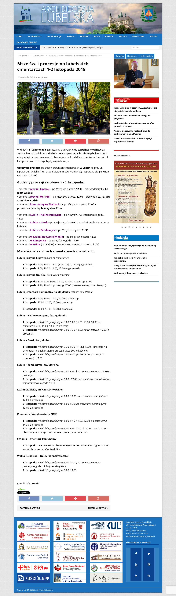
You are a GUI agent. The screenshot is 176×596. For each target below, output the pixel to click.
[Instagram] (148, 564)
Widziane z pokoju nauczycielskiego (131, 273)
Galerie (123, 36)
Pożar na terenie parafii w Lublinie (130, 253)
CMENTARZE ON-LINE (26, 42)
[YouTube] (135, 564)
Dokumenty (138, 36)
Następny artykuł (98, 508)
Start (19, 36)
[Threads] (148, 575)
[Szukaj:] (145, 47)
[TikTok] (135, 575)
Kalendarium (147, 56)
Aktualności (34, 36)
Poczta (153, 36)
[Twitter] (148, 553)
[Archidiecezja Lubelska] (88, 18)
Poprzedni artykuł (30, 508)
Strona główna (40, 77)
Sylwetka (120, 56)
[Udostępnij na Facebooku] (29, 141)
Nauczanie (132, 56)
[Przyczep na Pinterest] (75, 141)
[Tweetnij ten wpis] (52, 141)
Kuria (97, 36)
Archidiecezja (54, 36)
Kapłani (84, 36)
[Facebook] (135, 553)
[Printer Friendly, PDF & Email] (21, 489)
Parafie (109, 36)
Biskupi (71, 36)
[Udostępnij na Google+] (98, 141)
